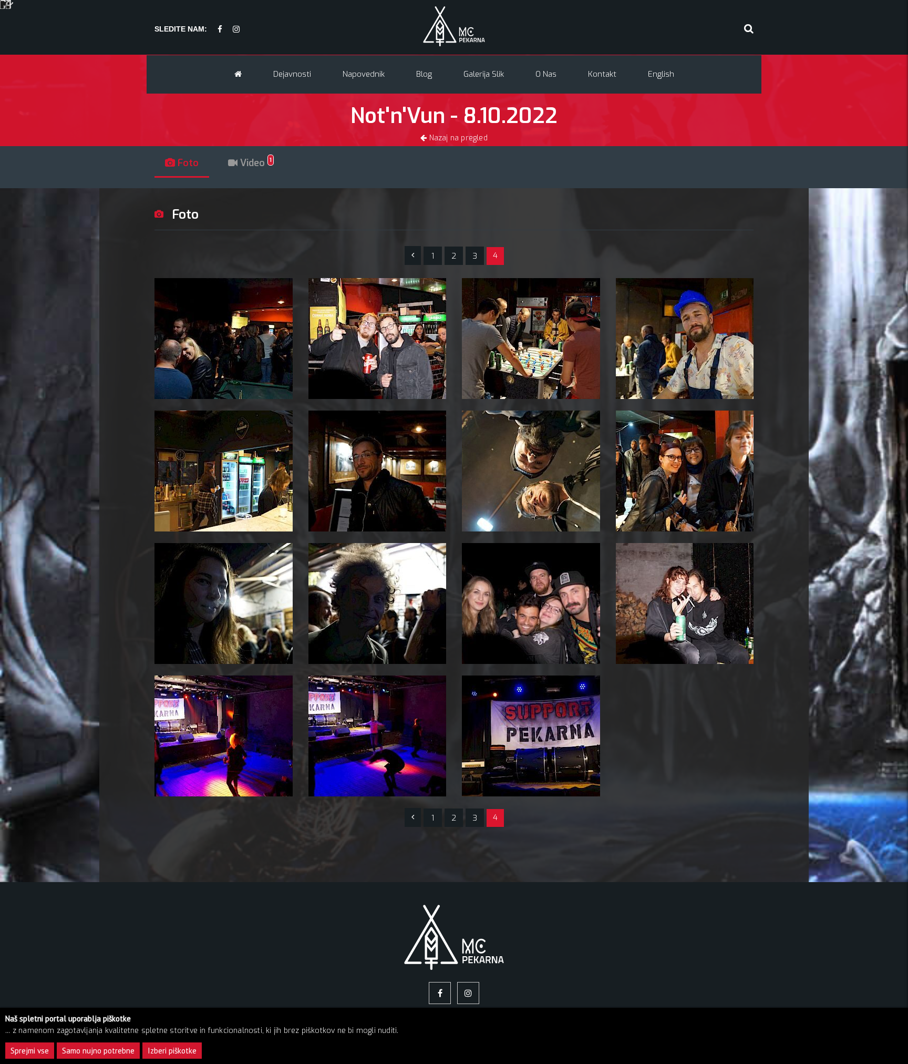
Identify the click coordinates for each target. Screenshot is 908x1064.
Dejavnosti (292, 74)
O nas (545, 74)
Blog (424, 74)
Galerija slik (483, 74)
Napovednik (364, 74)
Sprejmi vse (30, 1051)
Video (255, 163)
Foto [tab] (187, 163)
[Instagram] (236, 29)
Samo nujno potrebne (98, 1051)
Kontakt (602, 74)
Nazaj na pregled (457, 138)
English (661, 74)
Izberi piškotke (172, 1051)
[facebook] (220, 29)
